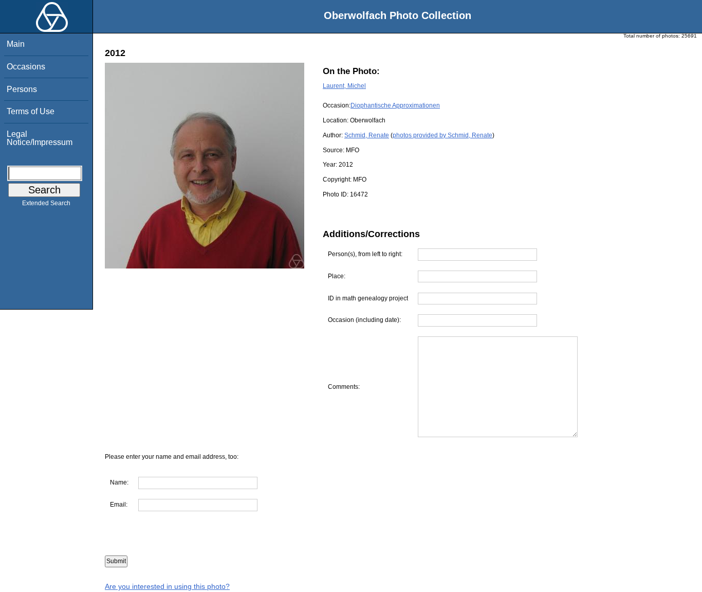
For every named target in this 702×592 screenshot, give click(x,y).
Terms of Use (30, 111)
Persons (22, 89)
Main (16, 44)
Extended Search (46, 203)
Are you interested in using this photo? (167, 586)
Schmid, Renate (366, 135)
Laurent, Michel (344, 85)
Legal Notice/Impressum (39, 138)
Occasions (26, 66)
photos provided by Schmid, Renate (442, 135)
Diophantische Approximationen (395, 105)
